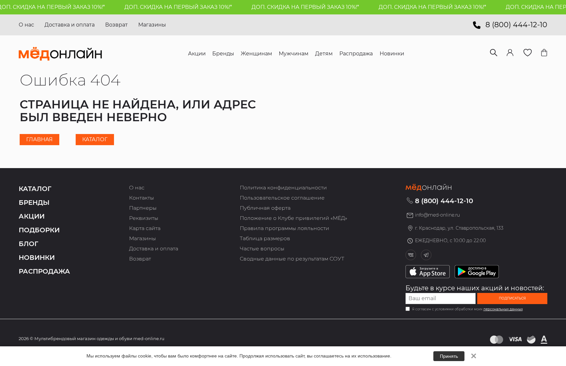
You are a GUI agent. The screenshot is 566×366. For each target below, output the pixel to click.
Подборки (39, 230)
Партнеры (143, 208)
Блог (28, 244)
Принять (449, 356)
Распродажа (44, 271)
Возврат (116, 25)
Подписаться (512, 298)
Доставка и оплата (70, 25)
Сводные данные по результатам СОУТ (292, 259)
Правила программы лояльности (284, 228)
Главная (39, 139)
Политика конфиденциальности (283, 187)
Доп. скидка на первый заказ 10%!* (173, 7)
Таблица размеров (265, 238)
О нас (26, 25)
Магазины (152, 25)
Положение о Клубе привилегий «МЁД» (293, 218)
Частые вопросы (262, 248)
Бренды (34, 202)
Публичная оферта (265, 208)
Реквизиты (143, 218)
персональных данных (503, 309)
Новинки (37, 257)
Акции (32, 216)
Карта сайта (144, 228)
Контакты (141, 198)
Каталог (94, 139)
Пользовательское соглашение (282, 198)
